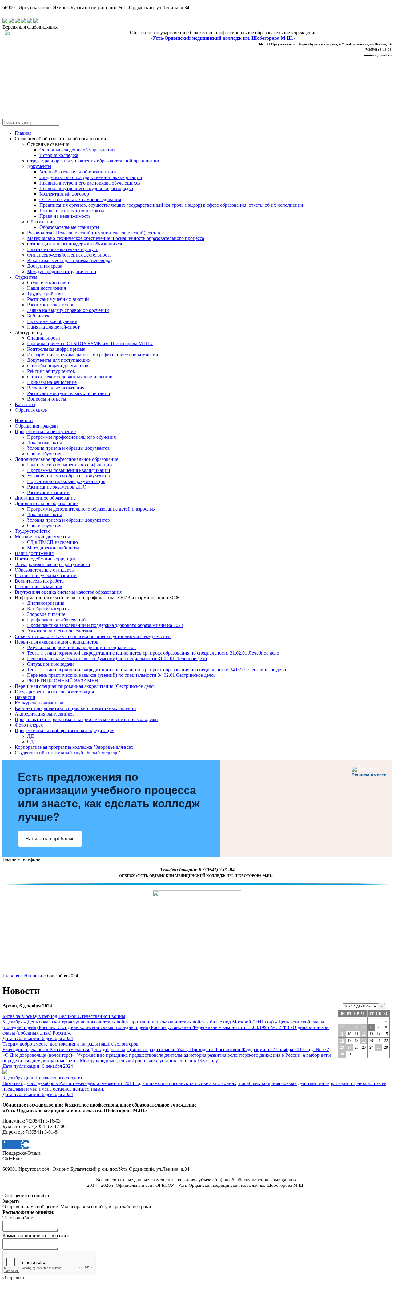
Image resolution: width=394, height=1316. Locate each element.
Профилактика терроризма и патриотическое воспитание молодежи (86, 719)
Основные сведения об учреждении (77, 149)
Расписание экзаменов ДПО (56, 486)
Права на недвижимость (64, 216)
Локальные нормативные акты (71, 210)
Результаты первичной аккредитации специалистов (81, 647)
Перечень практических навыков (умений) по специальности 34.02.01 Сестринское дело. (121, 675)
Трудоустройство (45, 293)
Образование (40, 221)
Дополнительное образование (46, 503)
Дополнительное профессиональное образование (66, 459)
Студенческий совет (48, 282)
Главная (23, 133)
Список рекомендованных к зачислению (69, 376)
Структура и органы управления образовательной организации (94, 160)
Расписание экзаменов (50, 304)
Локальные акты (44, 442)
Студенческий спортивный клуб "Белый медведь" (67, 752)
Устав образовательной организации (77, 171)
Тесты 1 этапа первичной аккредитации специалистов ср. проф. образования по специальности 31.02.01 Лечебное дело (153, 653)
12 (364, 1034)
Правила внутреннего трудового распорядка (86, 188)
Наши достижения (46, 288)
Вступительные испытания (55, 387)
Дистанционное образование (45, 497)
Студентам (26, 277)
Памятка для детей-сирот (53, 326)
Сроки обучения (44, 453)
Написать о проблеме (50, 838)
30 (342, 1054)
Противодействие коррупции (46, 558)
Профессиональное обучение (45, 431)
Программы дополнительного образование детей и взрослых (91, 509)
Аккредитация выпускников (45, 713)
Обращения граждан (36, 426)
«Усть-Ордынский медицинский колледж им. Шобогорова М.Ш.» (223, 38)
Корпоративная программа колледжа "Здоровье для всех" (75, 747)
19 (364, 1041)
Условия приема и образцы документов (68, 448)
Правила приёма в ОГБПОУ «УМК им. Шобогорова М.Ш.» (90, 343)
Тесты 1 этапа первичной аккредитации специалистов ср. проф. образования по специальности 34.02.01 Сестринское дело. (157, 669)
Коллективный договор (64, 194)
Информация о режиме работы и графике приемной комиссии (92, 354)
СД (30, 741)
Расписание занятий (48, 492)
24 (349, 1047)
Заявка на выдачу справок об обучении (68, 310)
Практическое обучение (52, 321)
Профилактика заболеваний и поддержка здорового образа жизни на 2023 (105, 625)
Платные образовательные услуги (62, 249)
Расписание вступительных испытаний (68, 393)
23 (342, 1047)
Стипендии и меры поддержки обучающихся (74, 243)
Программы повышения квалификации (68, 470)
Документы (39, 166)
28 (378, 1047)
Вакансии (25, 697)
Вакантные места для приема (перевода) (69, 260)
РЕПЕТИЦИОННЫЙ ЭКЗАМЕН (62, 680)
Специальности (43, 338)
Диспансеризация (45, 603)
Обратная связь (31, 410)
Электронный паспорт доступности (52, 564)
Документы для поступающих (58, 360)
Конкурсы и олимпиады (40, 702)
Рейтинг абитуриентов (51, 371)
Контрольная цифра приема (56, 349)
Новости (24, 420)
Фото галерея (29, 725)
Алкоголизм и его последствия (59, 630)
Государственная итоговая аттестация (54, 691)
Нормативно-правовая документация (66, 481)
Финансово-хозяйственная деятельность (69, 254)
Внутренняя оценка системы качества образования (68, 592)
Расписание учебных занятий (58, 299)
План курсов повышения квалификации (69, 464)
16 (342, 1041)
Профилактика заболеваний (56, 619)
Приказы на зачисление (52, 382)
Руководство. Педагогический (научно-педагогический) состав (93, 232)
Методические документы (42, 536)
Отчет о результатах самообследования (80, 199)
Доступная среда (44, 266)
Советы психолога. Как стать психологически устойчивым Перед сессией (93, 636)
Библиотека (39, 315)
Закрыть (11, 1201)
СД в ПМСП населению (52, 542)
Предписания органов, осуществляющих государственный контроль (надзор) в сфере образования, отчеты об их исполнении (171, 205)
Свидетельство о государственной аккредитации (90, 177)
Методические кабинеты (53, 547)
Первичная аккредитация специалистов (56, 641)
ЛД (30, 736)
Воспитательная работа (39, 581)
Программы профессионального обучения (71, 437)
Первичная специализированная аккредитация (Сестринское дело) (85, 686)
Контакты (25, 404)
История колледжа (58, 155)
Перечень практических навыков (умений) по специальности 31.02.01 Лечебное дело (117, 658)
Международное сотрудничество (61, 271)
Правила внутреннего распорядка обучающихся (89, 182)
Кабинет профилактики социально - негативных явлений (75, 708)
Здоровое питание (46, 614)
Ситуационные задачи (50, 664)
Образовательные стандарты (69, 227)
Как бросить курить (48, 608)
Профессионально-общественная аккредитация (64, 730)
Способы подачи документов (57, 365)
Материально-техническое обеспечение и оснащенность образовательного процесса (115, 238)
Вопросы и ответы (46, 398)
